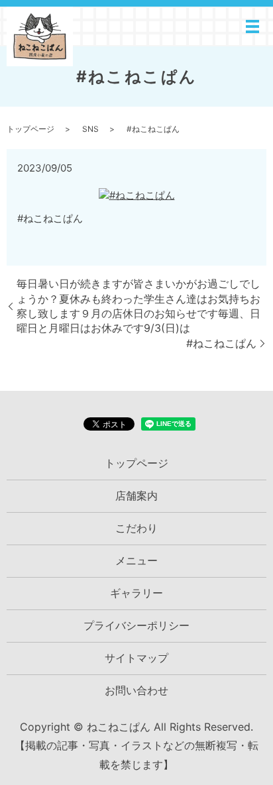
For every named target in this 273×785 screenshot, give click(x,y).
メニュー (136, 560)
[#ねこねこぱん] (137, 193)
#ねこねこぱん (221, 343)
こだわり (136, 528)
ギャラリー (136, 593)
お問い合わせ (136, 690)
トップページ (30, 129)
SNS (90, 129)
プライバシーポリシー (136, 625)
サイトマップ (136, 657)
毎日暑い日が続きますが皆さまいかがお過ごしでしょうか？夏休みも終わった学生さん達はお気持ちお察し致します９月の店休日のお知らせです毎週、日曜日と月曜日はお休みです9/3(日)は (138, 306)
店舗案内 (136, 495)
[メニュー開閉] (252, 26)
